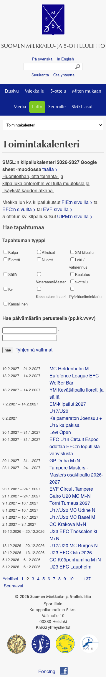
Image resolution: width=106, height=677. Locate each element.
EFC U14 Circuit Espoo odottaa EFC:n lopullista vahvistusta (74, 446)
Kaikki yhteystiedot (53, 627)
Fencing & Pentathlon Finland (49, 671)
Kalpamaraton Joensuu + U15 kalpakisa (75, 421)
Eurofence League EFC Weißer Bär (74, 379)
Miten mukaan (86, 91)
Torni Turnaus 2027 (69, 502)
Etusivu (12, 91)
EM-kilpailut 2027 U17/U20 (67, 407)
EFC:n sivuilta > (19, 209)
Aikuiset (48, 252)
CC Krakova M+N (67, 524)
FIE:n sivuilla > (77, 202)
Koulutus (82, 274)
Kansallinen (18, 304)
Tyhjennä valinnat (34, 349)
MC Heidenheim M (69, 368)
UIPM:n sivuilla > (75, 216)
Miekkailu (34, 91)
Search (78, 66)
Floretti (14, 259)
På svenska (42, 59)
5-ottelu (58, 91)
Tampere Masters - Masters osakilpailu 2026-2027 (76, 474)
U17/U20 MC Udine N (72, 510)
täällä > (50, 169)
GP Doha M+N (64, 460)
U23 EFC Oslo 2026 (70, 552)
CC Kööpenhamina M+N (75, 559)
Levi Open (60, 432)
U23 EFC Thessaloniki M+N (73, 535)
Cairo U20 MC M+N (70, 495)
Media (20, 107)
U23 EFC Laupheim (70, 566)
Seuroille (57, 107)
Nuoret (47, 259)
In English (65, 59)
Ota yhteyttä (63, 75)
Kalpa (13, 252)
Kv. (11, 289)
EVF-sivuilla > (57, 209)
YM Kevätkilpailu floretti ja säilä (76, 393)
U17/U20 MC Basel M (72, 517)
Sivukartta (40, 75)
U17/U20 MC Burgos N (73, 545)
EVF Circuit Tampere (71, 488)
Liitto (37, 107)
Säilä (12, 274)
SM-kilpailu (84, 252)
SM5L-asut (82, 107)
